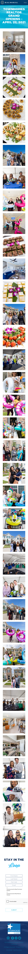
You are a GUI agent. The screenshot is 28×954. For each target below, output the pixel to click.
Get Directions (17, 950)
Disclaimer (9, 950)
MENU (25, 2)
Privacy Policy (20, 947)
